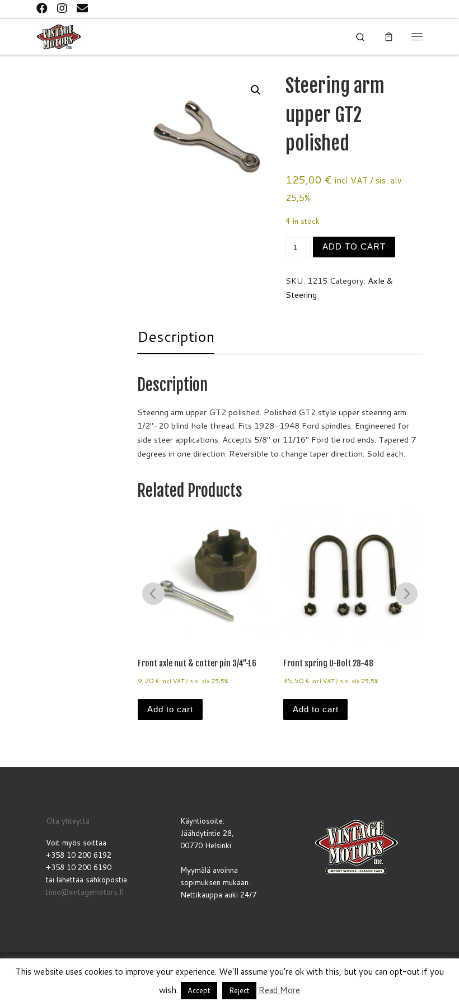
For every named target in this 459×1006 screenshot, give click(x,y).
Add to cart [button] (170, 709)
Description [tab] (175, 336)
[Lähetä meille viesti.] (82, 8)
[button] (256, 90)
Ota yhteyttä (68, 820)
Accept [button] (199, 990)
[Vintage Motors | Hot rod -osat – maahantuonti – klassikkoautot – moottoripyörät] (58, 36)
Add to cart (354, 246)
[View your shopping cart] (388, 36)
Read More (279, 990)
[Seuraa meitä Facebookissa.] (42, 8)
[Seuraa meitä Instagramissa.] (62, 8)
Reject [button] (239, 990)
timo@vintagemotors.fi (85, 891)
